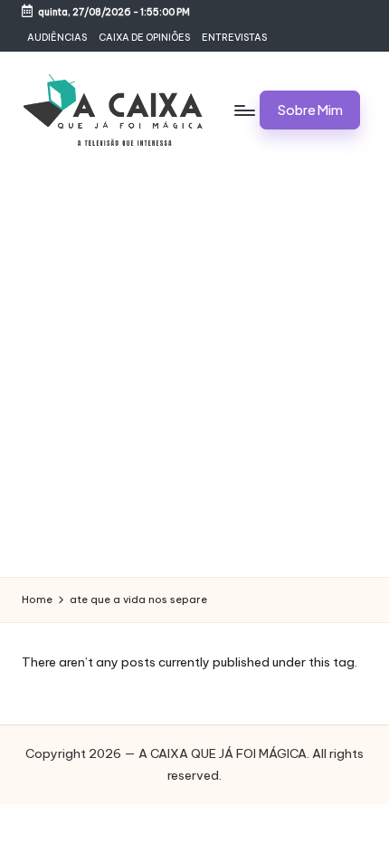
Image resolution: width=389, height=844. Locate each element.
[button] (310, 110)
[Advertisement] (194, 373)
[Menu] (243, 110)
